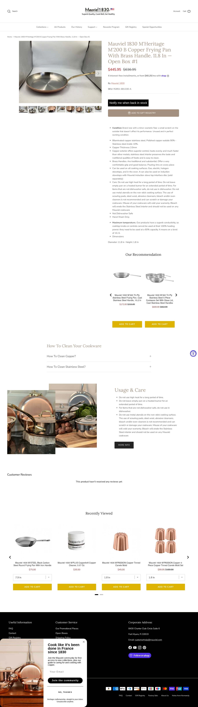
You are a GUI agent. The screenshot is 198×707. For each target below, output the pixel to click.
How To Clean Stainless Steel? (66, 367)
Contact (12, 633)
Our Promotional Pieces (67, 628)
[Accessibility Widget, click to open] (193, 353)
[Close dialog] (84, 642)
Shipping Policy (63, 637)
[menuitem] (42, 27)
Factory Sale (153, 695)
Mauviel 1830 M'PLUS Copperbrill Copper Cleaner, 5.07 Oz (77, 564)
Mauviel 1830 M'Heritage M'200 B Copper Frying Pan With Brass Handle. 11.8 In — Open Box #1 (52, 36)
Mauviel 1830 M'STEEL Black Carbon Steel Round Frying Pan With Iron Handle (32, 564)
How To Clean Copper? (61, 356)
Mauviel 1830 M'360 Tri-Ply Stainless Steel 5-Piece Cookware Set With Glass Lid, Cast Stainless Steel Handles (159, 299)
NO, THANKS (65, 692)
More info (124, 445)
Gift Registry (15, 637)
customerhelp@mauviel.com (148, 639)
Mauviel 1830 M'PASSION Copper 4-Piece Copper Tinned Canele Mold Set (165, 564)
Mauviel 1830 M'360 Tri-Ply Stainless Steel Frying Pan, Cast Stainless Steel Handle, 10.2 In (127, 298)
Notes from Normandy (180, 695)
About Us (165, 695)
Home (9, 36)
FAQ (11, 628)
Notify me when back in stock (128, 102)
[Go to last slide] (111, 295)
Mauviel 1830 (118, 83)
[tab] (96, 594)
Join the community (65, 680)
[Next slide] (176, 295)
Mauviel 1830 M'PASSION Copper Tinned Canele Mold (121, 564)
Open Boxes (62, 633)
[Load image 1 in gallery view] (60, 72)
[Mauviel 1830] (99, 11)
